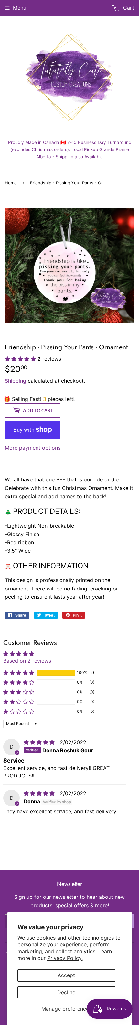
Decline (66, 992)
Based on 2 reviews (27, 660)
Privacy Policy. (65, 958)
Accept (66, 975)
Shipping (15, 381)
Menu (19, 8)
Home (11, 182)
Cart (128, 8)
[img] (40, 742)
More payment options (32, 448)
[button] (21, 359)
